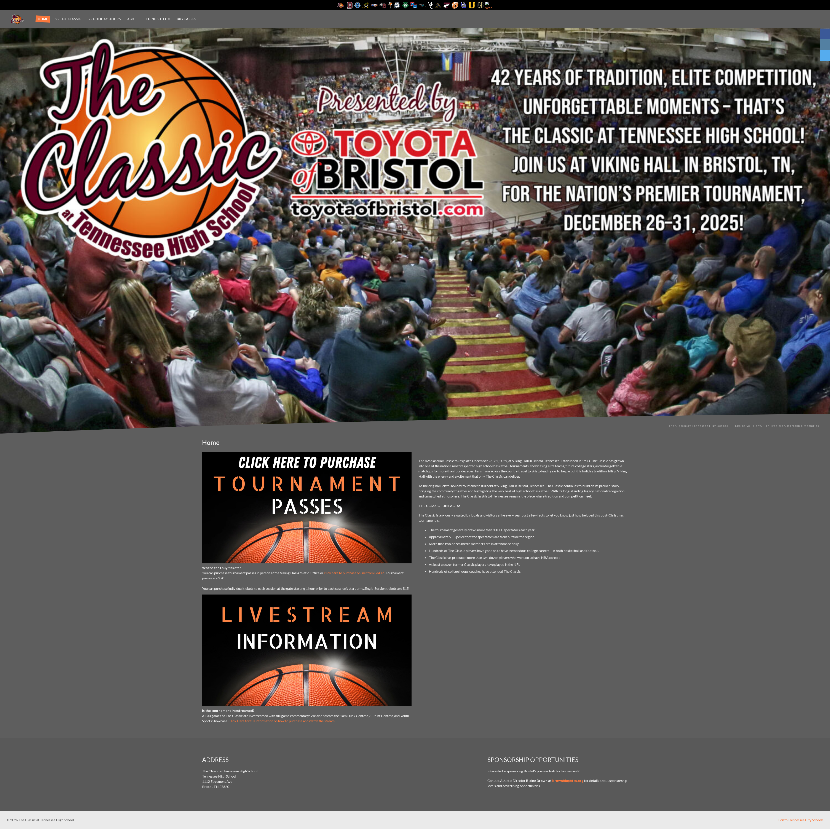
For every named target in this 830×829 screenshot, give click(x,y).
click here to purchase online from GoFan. (354, 573)
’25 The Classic (67, 19)
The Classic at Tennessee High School (698, 425)
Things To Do (158, 19)
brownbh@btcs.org (567, 780)
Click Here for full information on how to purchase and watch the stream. (281, 721)
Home (43, 19)
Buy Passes (186, 19)
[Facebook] (825, 34)
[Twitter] (825, 55)
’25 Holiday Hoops (104, 19)
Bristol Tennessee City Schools (801, 820)
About (133, 19)
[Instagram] (825, 44)
